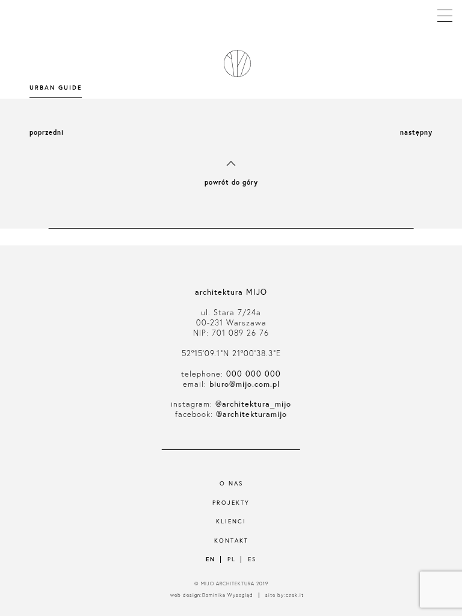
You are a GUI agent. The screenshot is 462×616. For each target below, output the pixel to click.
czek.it (295, 595)
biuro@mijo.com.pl (244, 384)
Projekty (231, 503)
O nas (231, 483)
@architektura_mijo (253, 404)
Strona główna (235, 63)
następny (416, 132)
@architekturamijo (251, 414)
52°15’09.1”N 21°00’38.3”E (231, 353)
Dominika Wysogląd (227, 595)
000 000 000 (253, 374)
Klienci (231, 521)
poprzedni (46, 132)
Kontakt (231, 540)
